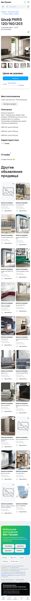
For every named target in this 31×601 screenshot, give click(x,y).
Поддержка (5, 561)
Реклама (21, 557)
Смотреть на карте (9, 104)
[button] (27, 48)
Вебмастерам (14, 561)
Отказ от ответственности (7, 579)
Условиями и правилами (7, 575)
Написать (15, 78)
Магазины (4, 557)
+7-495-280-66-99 (14, 567)
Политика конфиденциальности (9, 582)
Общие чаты (13, 557)
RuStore (19, 551)
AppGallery (8, 551)
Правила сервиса (20, 579)
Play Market (8, 546)
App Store (20, 546)
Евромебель (12, 83)
